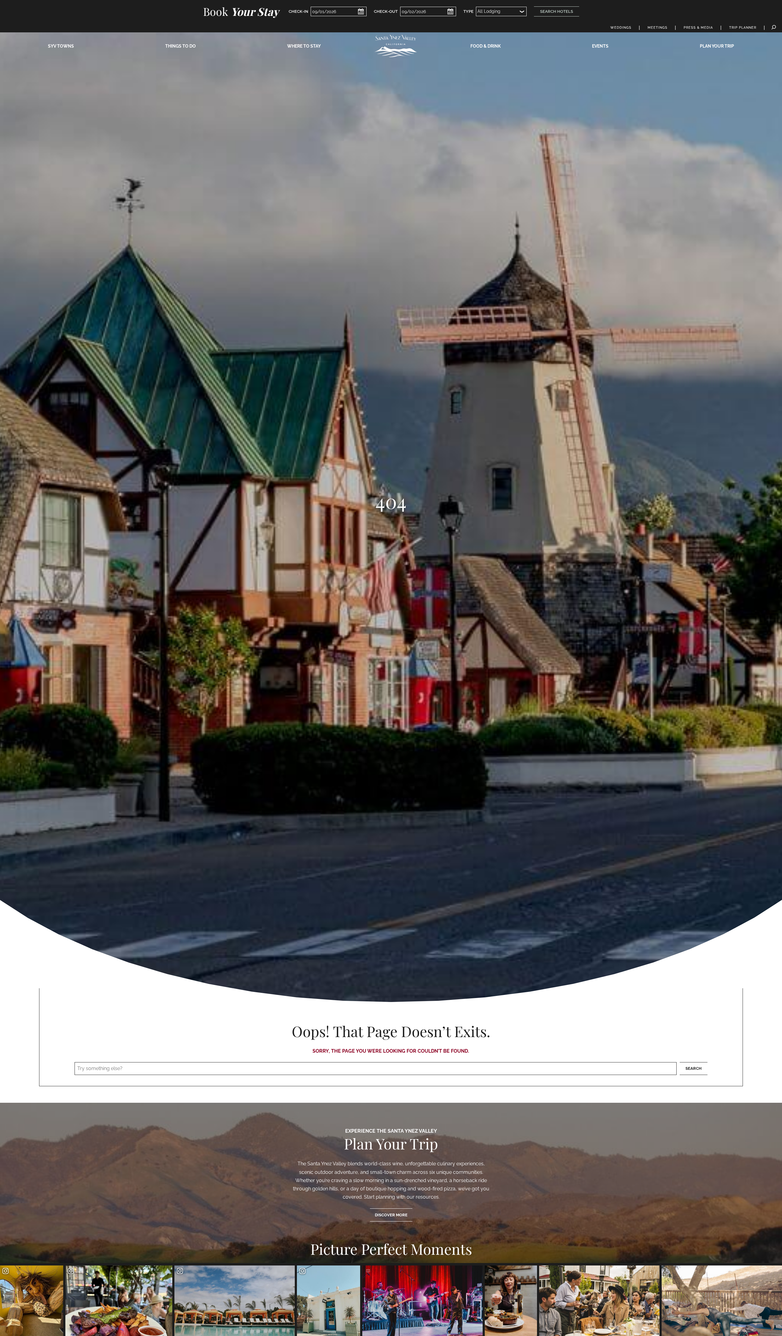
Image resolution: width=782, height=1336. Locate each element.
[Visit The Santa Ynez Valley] (395, 46)
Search (693, 1068)
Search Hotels (556, 11)
